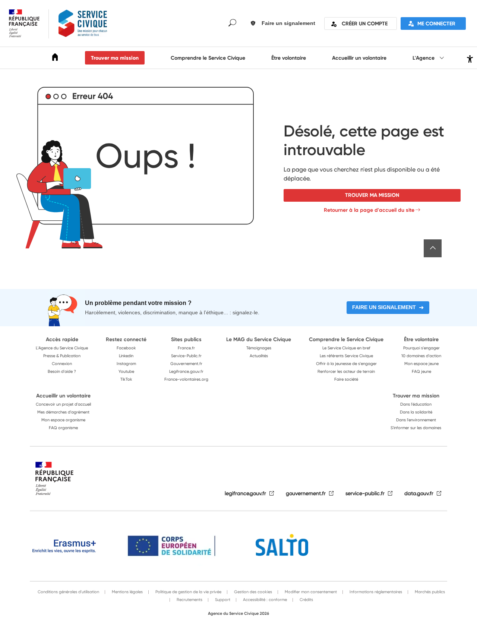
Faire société (346, 379)
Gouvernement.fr (186, 363)
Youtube (126, 371)
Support (222, 599)
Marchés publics (429, 591)
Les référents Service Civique (346, 355)
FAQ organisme (63, 427)
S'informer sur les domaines (416, 427)
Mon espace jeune (421, 363)
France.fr (186, 347)
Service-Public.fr (186, 355)
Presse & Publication (61, 355)
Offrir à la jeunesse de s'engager (346, 363)
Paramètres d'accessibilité (469, 58)
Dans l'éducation (416, 404)
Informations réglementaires (375, 591)
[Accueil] (55, 58)
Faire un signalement (384, 307)
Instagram (126, 363)
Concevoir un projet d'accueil (63, 404)
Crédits (305, 599)
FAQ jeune (421, 371)
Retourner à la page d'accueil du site (369, 210)
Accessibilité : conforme (264, 599)
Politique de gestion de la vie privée (187, 591)
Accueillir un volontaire (359, 57)
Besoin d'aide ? (62, 371)
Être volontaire (288, 57)
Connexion (62, 363)
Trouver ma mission (115, 57)
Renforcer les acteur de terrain (346, 371)
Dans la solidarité (416, 412)
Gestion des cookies (252, 591)
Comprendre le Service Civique (208, 57)
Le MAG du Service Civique (258, 339)
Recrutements (189, 599)
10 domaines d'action (421, 355)
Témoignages (258, 347)
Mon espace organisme (63, 419)
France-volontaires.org (186, 379)
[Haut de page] (433, 248)
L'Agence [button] (424, 57)
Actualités (259, 355)
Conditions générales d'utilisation (68, 591)
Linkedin (126, 355)
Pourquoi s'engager (421, 347)
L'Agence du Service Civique (62, 347)
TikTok (126, 379)
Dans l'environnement (416, 419)
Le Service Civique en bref (346, 347)
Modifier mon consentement (310, 591)
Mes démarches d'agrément (63, 412)
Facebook (126, 347)
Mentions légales (127, 591)
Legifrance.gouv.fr (186, 371)
